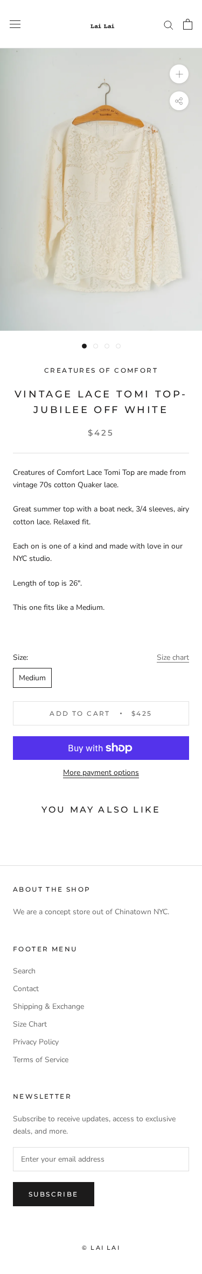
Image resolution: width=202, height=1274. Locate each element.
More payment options (101, 772)
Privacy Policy (36, 1042)
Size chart (173, 657)
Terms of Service (40, 1060)
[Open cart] (187, 24)
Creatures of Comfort (101, 370)
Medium (32, 678)
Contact (26, 989)
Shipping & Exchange (48, 1006)
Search (24, 971)
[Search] (168, 24)
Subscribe (54, 1194)
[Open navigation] (15, 24)
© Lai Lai (101, 1247)
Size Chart (30, 1024)
